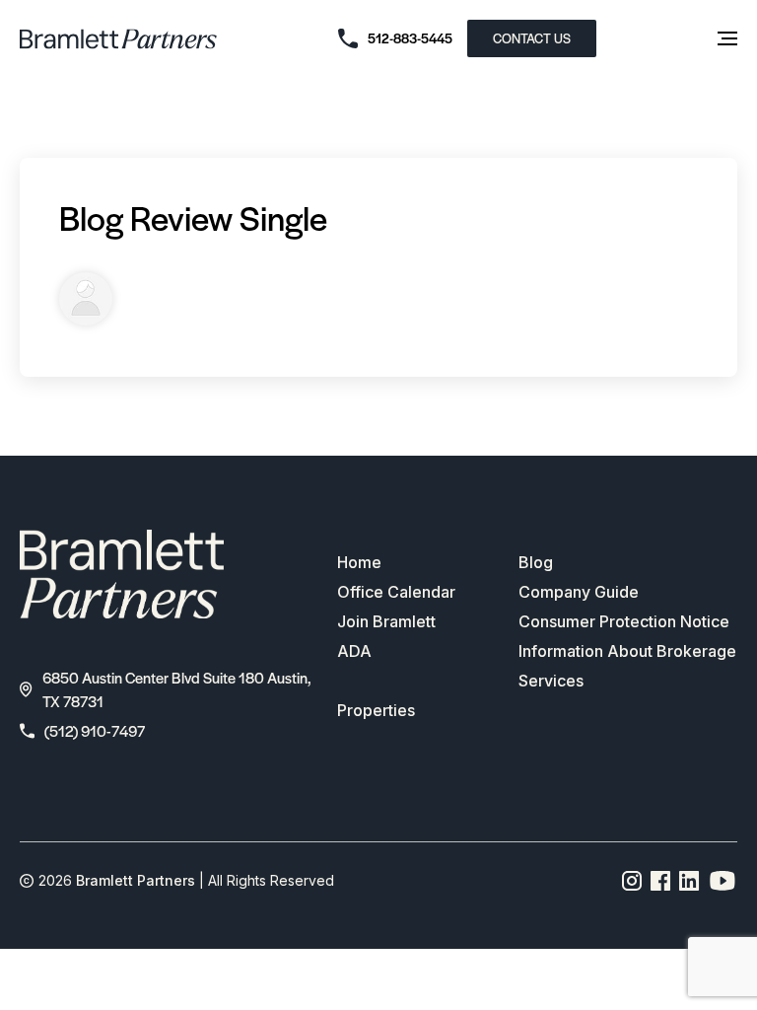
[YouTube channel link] (722, 881)
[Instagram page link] (632, 881)
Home (359, 562)
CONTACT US (532, 38)
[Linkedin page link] (689, 881)
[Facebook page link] (661, 881)
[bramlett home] (118, 39)
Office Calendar (396, 592)
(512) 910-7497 (94, 730)
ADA (354, 651)
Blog (535, 562)
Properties (376, 710)
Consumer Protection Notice (623, 621)
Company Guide (578, 592)
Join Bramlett (386, 621)
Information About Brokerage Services (627, 665)
